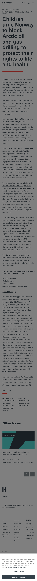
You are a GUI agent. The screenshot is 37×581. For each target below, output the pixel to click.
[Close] (34, 556)
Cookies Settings (18, 571)
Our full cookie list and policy (17, 567)
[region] (18, 567)
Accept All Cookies (18, 577)
